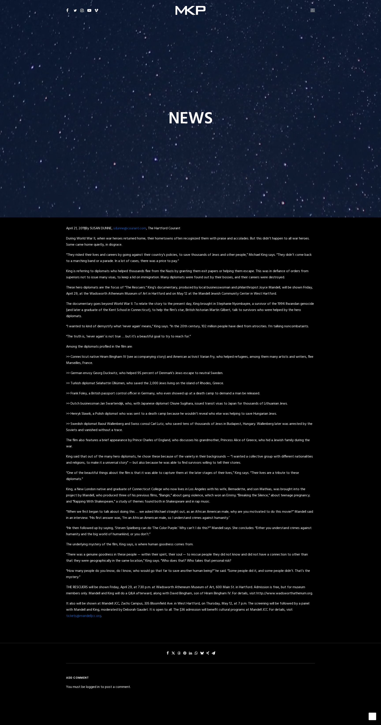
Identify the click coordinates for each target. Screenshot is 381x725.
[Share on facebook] (167, 653)
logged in (93, 687)
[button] (69, 10)
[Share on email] (213, 653)
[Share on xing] (207, 653)
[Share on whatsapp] (196, 653)
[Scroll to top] (372, 716)
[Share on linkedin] (190, 653)
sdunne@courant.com (129, 228)
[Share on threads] (179, 653)
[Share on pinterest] (184, 653)
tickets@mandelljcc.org (83, 616)
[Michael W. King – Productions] (191, 10)
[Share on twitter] (173, 653)
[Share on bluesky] (202, 653)
